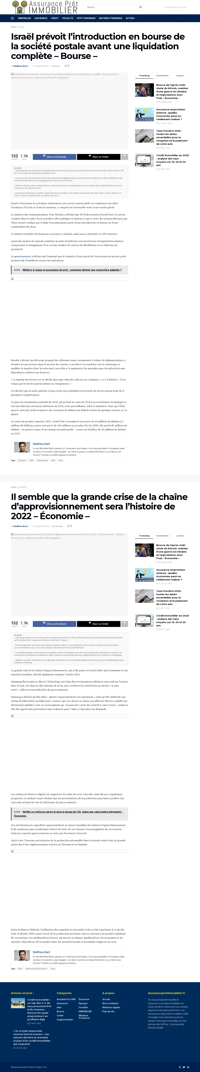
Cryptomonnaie (86, 18)
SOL (61, 460)
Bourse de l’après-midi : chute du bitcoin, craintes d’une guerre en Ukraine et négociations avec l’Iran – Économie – (172, 91)
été (105, 234)
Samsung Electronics (23, 681)
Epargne (83, 1003)
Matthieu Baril (21, 66)
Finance (22, 460)
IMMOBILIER (85, 1011)
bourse (78, 218)
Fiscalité (67, 18)
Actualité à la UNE (66, 999)
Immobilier (24, 18)
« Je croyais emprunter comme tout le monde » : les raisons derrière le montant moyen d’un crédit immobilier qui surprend (31, 1037)
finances (43, 234)
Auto (59, 1007)
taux (53, 969)
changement (35, 245)
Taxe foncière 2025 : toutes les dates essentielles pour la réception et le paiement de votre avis (172, 137)
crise (25, 670)
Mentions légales (111, 1007)
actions (17, 207)
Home (13, 27)
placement (61, 222)
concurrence (30, 364)
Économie (22, 487)
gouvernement (22, 256)
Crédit (55, 18)
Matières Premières (110, 18)
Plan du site (108, 1011)
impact (79, 937)
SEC (53, 460)
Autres (130, 18)
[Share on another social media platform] (124, 157)
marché (20, 379)
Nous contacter (110, 1003)
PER (32, 460)
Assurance (40, 18)
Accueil (106, 999)
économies (114, 670)
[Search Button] (141, 7)
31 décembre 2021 (41, 66)
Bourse (21, 27)
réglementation (114, 360)
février (24, 933)
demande (101, 709)
